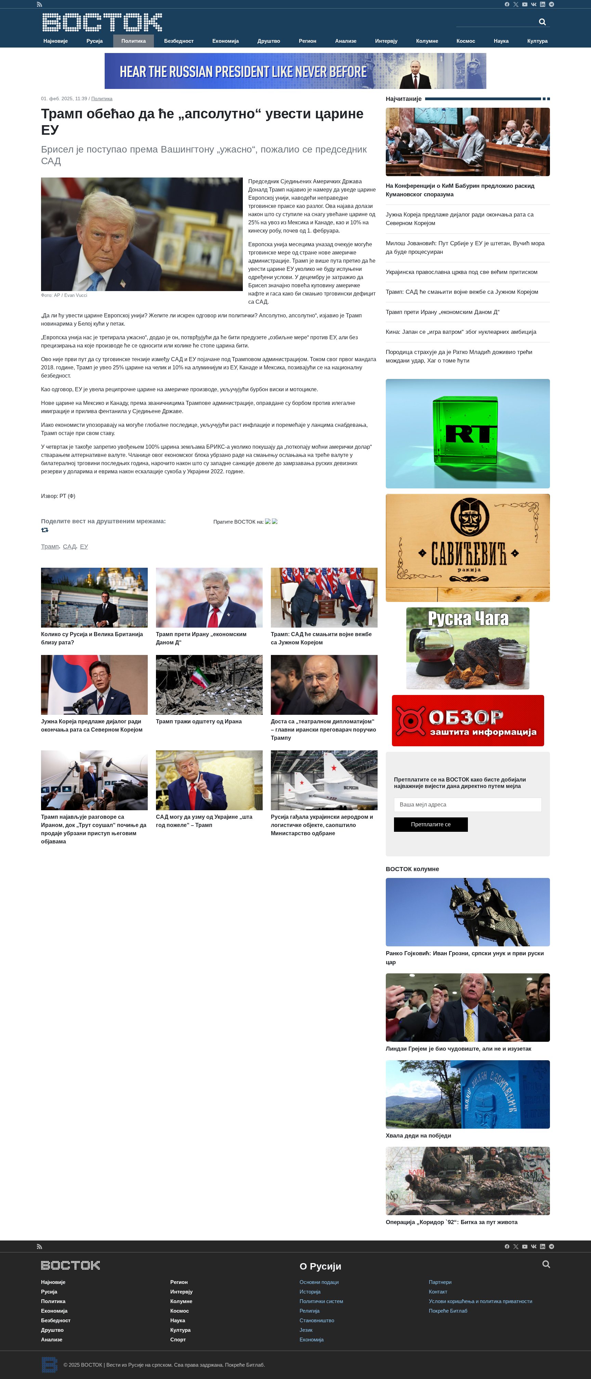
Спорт (178, 1339)
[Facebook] (507, 4)
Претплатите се (431, 824)
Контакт (438, 1292)
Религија (309, 1311)
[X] (515, 4)
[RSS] (39, 4)
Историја (310, 1292)
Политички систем (321, 1301)
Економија (225, 41)
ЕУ (84, 546)
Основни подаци (319, 1282)
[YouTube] (524, 4)
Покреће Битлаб (448, 1311)
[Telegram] (551, 4)
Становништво (317, 1320)
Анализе (345, 41)
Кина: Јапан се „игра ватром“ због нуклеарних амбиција (461, 332)
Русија (95, 41)
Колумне (427, 41)
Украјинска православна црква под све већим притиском (462, 272)
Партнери (440, 1282)
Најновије (55, 41)
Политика (133, 41)
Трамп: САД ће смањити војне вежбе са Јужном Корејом (462, 292)
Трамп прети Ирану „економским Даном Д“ (443, 312)
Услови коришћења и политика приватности (480, 1301)
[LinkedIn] (542, 4)
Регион (307, 41)
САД (69, 546)
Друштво (269, 41)
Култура (537, 41)
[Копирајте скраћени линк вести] (123, 530)
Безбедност (179, 41)
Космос (466, 41)
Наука (501, 41)
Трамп (50, 546)
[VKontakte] (533, 4)
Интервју (386, 41)
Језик (306, 1330)
